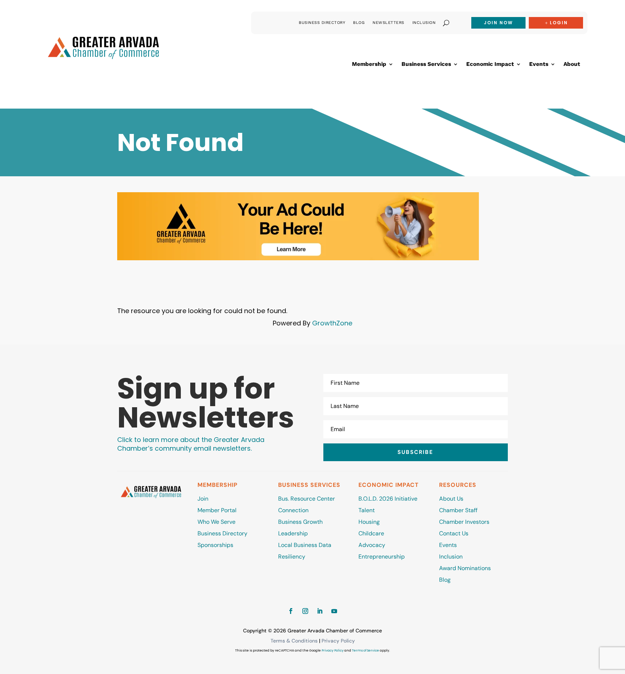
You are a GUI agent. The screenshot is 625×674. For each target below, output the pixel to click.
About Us (451, 498)
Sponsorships (215, 545)
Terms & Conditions (294, 640)
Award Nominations (465, 568)
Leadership (293, 533)
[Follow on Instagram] (305, 611)
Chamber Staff (458, 510)
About (572, 64)
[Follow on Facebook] (291, 611)
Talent (366, 510)
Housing (369, 522)
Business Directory (322, 22)
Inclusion (424, 22)
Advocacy (371, 545)
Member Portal (217, 510)
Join (202, 498)
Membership (369, 64)
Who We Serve (216, 522)
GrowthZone (332, 323)
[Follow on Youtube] (334, 611)
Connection (293, 510)
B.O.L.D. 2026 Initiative (387, 498)
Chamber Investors (464, 522)
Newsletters (388, 22)
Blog (359, 22)
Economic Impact (490, 64)
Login (559, 23)
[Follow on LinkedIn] (320, 611)
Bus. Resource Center (306, 498)
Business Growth (300, 522)
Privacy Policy (338, 640)
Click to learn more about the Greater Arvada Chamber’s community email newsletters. (190, 444)
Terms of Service (365, 650)
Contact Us (453, 533)
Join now (498, 23)
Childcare (371, 533)
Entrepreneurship (382, 556)
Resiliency (291, 556)
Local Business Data (304, 545)
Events (538, 64)
